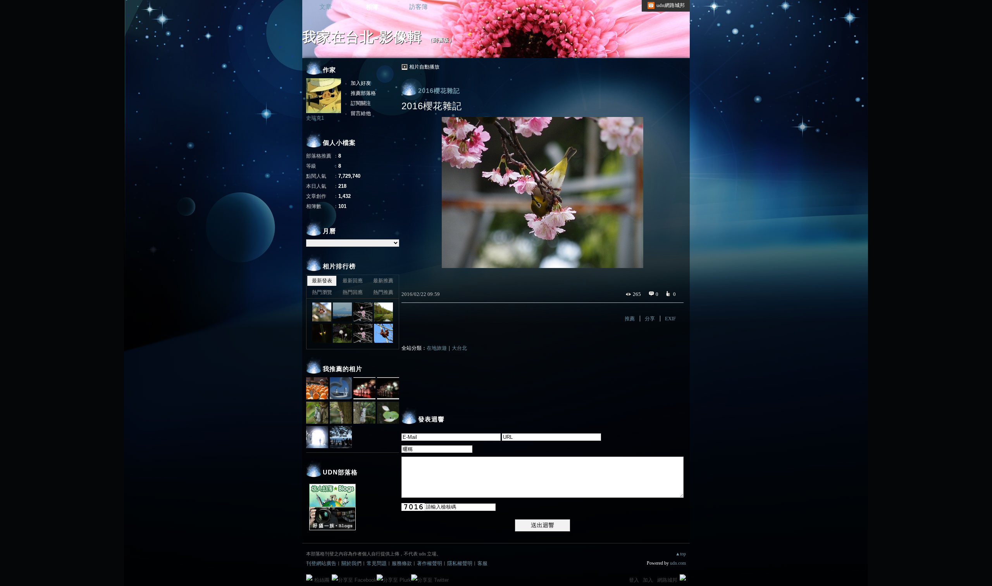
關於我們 (351, 563)
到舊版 (441, 40)
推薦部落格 (363, 93)
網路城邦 (667, 580)
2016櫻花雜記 (439, 91)
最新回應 (353, 281)
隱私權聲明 (459, 563)
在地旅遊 (437, 348)
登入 (634, 580)
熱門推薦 (383, 292)
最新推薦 (383, 281)
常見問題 (377, 563)
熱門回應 (353, 292)
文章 (325, 6)
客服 (482, 563)
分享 (650, 318)
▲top (680, 554)
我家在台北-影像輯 (362, 37)
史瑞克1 (315, 118)
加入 (648, 580)
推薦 (630, 318)
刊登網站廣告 (321, 563)
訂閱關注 (361, 103)
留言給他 (361, 113)
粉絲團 (321, 580)
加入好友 (361, 83)
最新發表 (322, 281)
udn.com (678, 563)
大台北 (459, 348)
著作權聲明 (429, 563)
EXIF (670, 318)
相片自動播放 (424, 67)
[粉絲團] (309, 577)
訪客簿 (418, 6)
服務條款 (402, 563)
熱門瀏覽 (322, 292)
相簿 (372, 6)
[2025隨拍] (321, 311)
